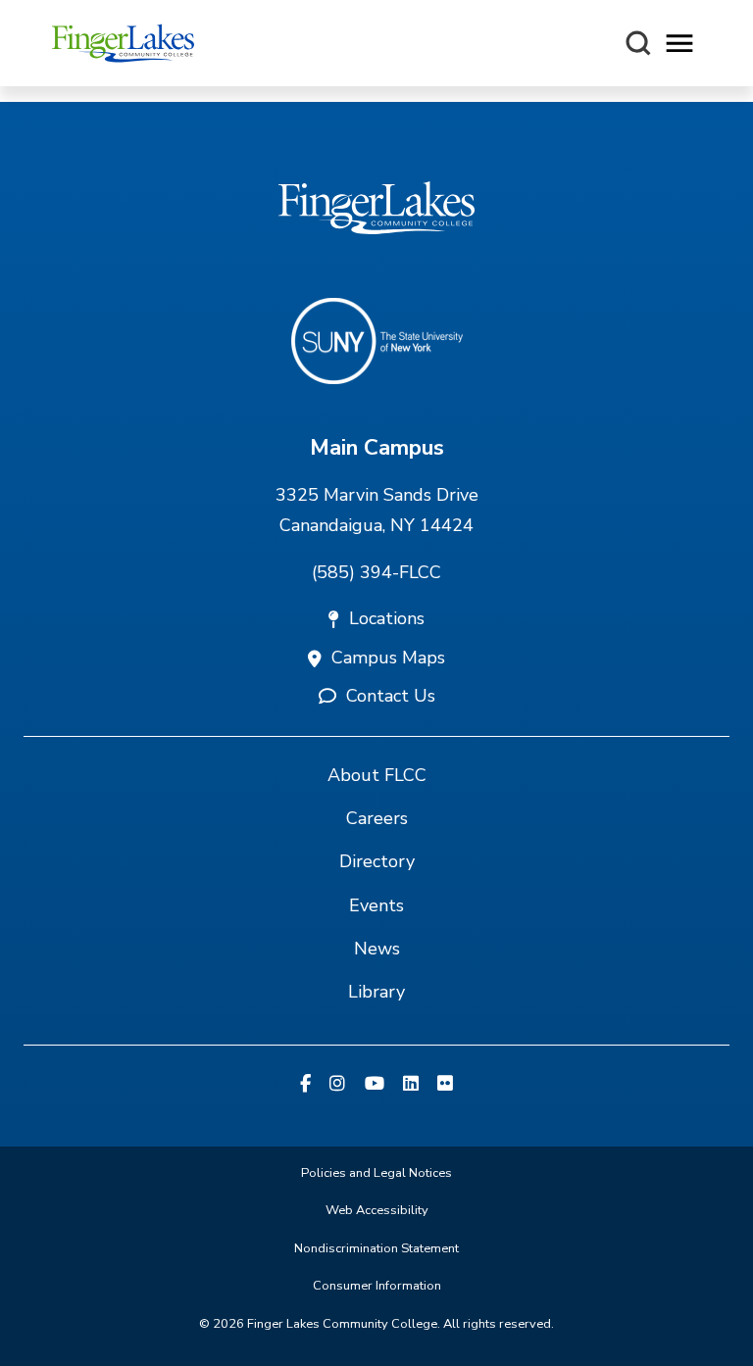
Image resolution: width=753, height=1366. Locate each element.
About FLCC (377, 775)
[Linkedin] (411, 1084)
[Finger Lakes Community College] (123, 43)
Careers (377, 818)
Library (376, 991)
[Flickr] (445, 1084)
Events (376, 905)
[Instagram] (337, 1084)
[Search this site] (638, 43)
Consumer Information (377, 1285)
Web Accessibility (377, 1210)
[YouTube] (374, 1084)
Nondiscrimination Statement (376, 1248)
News (377, 948)
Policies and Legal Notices (376, 1173)
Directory (377, 861)
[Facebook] (305, 1084)
